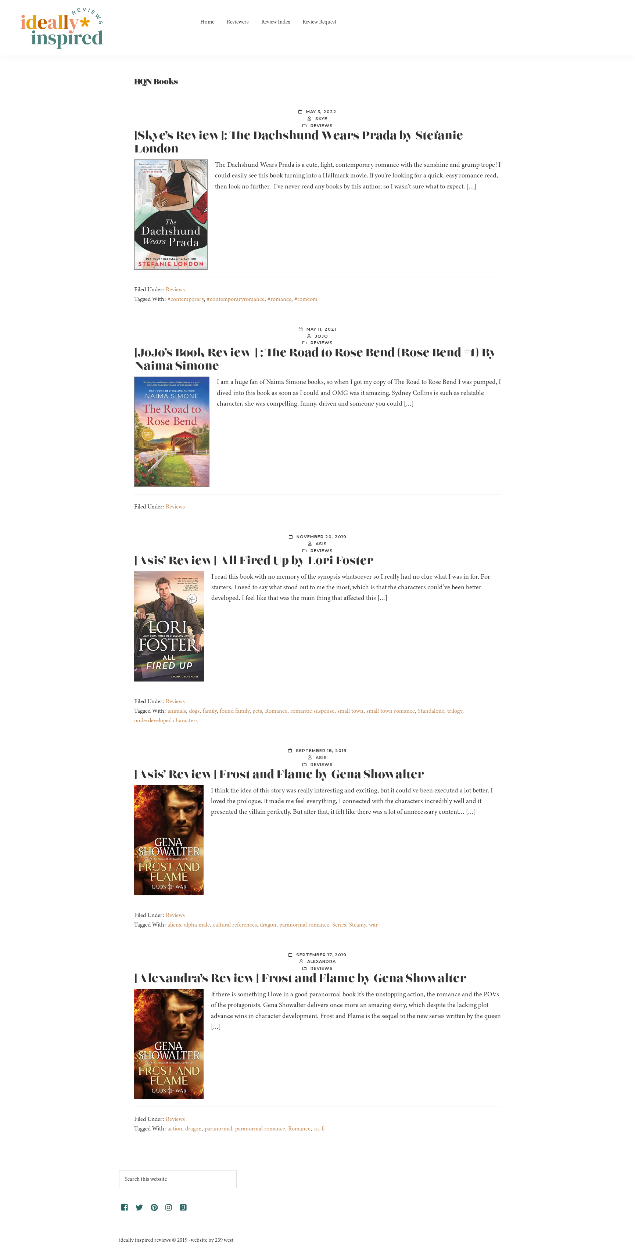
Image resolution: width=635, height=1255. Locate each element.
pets (257, 711)
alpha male (197, 925)
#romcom (306, 299)
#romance (279, 299)
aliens (174, 925)
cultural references (235, 925)
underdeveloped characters (166, 720)
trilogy (454, 711)
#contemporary (186, 299)
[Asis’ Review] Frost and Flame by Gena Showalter (279, 774)
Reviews (322, 125)
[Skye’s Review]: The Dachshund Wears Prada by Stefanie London (298, 143)
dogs (194, 711)
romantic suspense (312, 711)
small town (350, 711)
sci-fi (319, 1129)
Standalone (431, 711)
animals (177, 711)
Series (339, 925)
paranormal (218, 1129)
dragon (268, 925)
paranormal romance (304, 925)
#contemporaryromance (236, 299)
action (175, 1129)
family (209, 711)
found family (235, 711)
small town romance (390, 711)
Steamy (357, 925)
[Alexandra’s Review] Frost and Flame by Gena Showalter (300, 978)
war (373, 925)
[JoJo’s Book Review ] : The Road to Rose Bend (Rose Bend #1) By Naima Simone (315, 360)
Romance (276, 711)
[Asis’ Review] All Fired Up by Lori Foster (253, 561)
